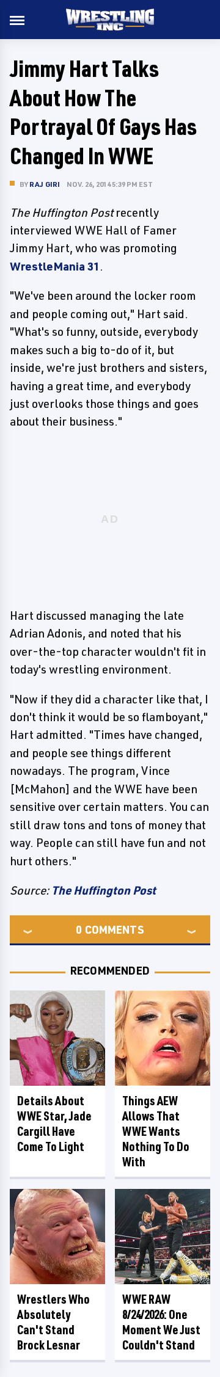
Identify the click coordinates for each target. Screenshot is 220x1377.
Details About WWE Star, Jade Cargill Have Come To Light (54, 1123)
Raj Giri (45, 184)
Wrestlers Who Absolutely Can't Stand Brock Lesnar (53, 1322)
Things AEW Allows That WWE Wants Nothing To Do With (155, 1131)
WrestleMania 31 (55, 266)
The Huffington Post (103, 890)
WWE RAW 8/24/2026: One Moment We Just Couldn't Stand (161, 1322)
